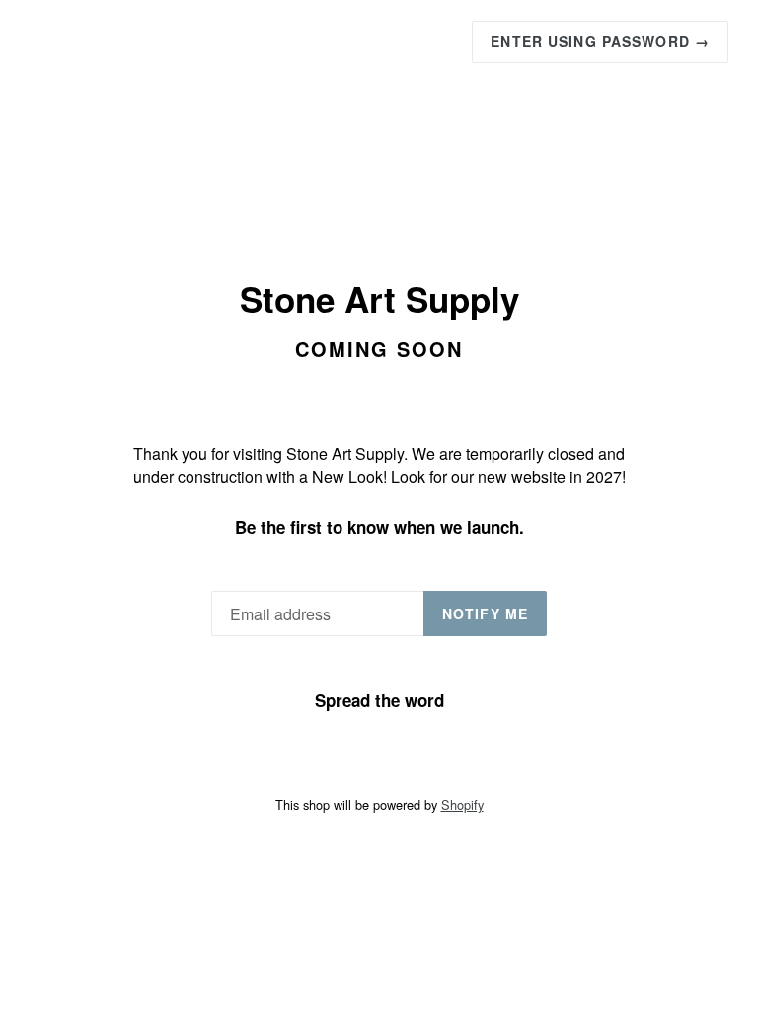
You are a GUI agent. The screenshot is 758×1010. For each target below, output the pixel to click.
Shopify (462, 804)
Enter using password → (600, 41)
